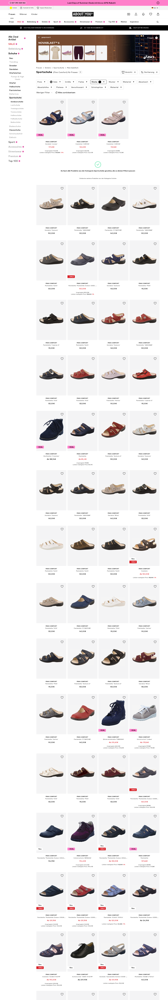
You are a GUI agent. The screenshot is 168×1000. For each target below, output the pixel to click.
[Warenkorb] (158, 14)
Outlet (14, 8)
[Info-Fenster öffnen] (158, 2)
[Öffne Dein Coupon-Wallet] (128, 14)
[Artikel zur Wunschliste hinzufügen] (62, 102)
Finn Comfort (72, 68)
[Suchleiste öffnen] (157, 22)
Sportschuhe (59, 68)
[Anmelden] (136, 14)
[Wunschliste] (150, 14)
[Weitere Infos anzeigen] (51, 154)
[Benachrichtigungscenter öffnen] (143, 14)
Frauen (12, 14)
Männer (23, 14)
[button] (129, 72)
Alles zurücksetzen (66, 92)
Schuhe (48, 68)
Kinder (34, 14)
